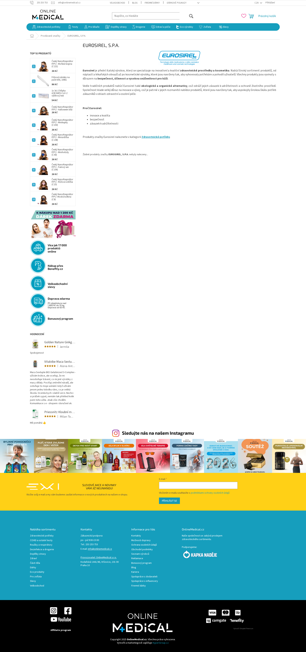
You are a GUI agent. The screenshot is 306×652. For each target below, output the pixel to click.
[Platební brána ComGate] (225, 616)
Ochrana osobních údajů (144, 545)
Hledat (186, 15)
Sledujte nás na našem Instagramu (158, 433)
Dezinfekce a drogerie (42, 549)
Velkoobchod (117, 2)
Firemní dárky (152, 2)
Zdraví (33, 558)
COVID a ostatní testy (41, 540)
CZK (257, 2)
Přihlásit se (169, 500)
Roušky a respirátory (41, 545)
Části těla (35, 563)
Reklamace (137, 558)
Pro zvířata (36, 576)
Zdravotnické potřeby (42, 536)
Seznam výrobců (140, 554)
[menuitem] (46, 27)
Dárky (33, 567)
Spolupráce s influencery (144, 581)
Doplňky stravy (38, 554)
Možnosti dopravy (141, 540)
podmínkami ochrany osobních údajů (210, 493)
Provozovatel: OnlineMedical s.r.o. (99, 557)
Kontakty (136, 536)
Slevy (33, 581)
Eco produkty (37, 572)
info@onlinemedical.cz (100, 549)
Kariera (135, 572)
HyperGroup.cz (161, 643)
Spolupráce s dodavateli (144, 576)
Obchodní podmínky (142, 549)
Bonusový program (141, 563)
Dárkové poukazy (176, 2)
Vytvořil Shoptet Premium (243, 628)
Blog (135, 2)
